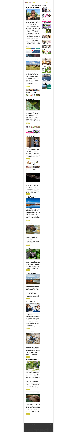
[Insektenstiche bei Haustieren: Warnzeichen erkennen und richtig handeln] (33, 398)
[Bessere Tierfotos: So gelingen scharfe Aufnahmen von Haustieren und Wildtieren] (33, 307)
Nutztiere (40, 5)
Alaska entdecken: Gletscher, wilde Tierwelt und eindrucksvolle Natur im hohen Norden (32, 273)
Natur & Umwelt (44, 5)
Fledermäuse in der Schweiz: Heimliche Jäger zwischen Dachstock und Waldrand (33, 171)
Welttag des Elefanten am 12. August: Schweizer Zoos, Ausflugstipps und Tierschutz (33, 59)
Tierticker (33, 5)
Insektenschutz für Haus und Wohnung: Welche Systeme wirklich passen (32, 136)
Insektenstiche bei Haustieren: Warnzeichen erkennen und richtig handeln (32, 392)
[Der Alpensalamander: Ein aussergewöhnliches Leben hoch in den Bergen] (33, 338)
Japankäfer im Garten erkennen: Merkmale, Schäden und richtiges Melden (32, 99)
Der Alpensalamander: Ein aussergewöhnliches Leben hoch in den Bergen (32, 332)
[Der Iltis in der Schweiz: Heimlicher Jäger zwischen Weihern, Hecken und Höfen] (33, 254)
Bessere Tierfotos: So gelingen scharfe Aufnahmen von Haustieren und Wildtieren (32, 301)
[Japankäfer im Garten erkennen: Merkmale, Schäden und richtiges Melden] (33, 105)
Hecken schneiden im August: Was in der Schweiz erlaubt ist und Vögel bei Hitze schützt (33, 359)
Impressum (26, 424)
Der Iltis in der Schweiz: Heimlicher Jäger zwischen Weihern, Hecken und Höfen (32, 248)
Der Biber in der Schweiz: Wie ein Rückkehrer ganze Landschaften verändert (33, 223)
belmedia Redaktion (30, 20)
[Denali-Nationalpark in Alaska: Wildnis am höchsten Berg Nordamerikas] (33, 203)
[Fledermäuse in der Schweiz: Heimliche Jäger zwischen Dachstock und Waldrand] (33, 177)
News (31, 5)
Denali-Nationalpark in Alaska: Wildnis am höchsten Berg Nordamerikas (32, 197)
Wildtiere (38, 5)
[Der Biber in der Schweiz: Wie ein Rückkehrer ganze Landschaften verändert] (33, 229)
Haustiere (36, 5)
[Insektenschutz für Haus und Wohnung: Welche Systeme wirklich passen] (33, 142)
